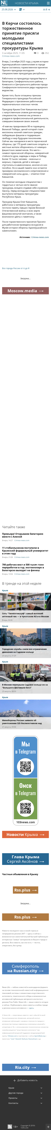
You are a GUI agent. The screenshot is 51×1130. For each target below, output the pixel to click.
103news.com (12, 1036)
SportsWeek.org (39, 1036)
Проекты (12, 1098)
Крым (11, 1087)
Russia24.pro (32, 1039)
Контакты (13, 1103)
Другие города (15, 1093)
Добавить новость (27, 1080)
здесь (31, 1008)
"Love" (12, 1039)
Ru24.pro (25, 1039)
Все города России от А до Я (15, 268)
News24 (18, 1039)
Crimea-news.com (11, 56)
